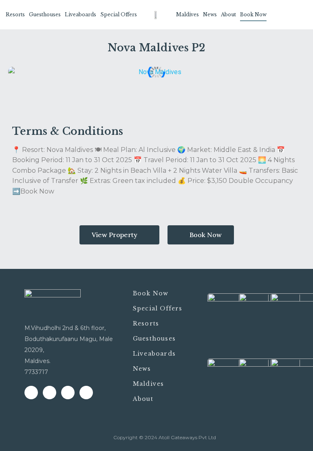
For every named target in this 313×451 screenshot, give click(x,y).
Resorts (15, 14)
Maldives (187, 14)
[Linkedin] (86, 392)
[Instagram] (68, 392)
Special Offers (118, 14)
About (228, 14)
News (210, 14)
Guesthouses (45, 14)
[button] (119, 234)
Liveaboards (80, 14)
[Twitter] (49, 392)
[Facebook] (31, 392)
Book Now (253, 14)
